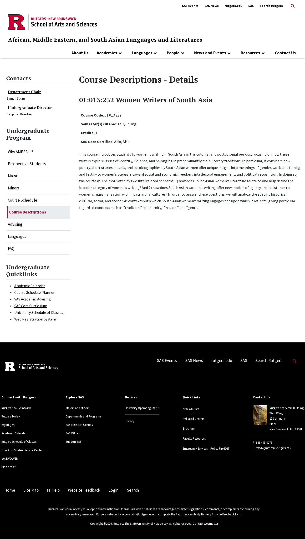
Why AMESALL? (20, 151)
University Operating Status (142, 408)
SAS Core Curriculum (30, 305)
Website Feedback (84, 490)
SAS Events (190, 6)
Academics (107, 53)
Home (9, 490)
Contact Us (285, 53)
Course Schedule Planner (34, 292)
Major (12, 175)
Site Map (31, 490)
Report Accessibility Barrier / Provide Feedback (205, 514)
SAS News (211, 6)
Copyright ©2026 (101, 523)
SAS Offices (73, 433)
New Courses (191, 409)
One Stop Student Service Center (21, 450)
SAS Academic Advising (32, 299)
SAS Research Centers (79, 425)
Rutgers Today (10, 416)
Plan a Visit (8, 467)
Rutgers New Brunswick (16, 408)
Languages (142, 53)
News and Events (210, 53)
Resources (250, 53)
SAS (251, 6)
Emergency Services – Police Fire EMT (206, 448)
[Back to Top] (294, 527)
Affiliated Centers (193, 419)
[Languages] (155, 53)
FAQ (11, 248)
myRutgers (8, 425)
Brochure (188, 428)
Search (133, 490)
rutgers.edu (234, 6)
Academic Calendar (29, 285)
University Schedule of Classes (38, 312)
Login (113, 490)
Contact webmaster (205, 523)
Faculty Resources (194, 438)
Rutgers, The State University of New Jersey (140, 523)
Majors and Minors (77, 408)
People (173, 53)
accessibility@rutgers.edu (138, 514)
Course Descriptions (27, 212)
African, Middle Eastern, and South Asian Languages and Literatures (105, 39)
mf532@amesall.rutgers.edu (273, 448)
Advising (15, 224)
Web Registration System (35, 319)
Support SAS (73, 441)
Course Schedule (22, 200)
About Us (79, 53)
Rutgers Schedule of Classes (18, 441)
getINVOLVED (9, 458)
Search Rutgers (271, 6)
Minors (13, 188)
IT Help (53, 490)
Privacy (129, 421)
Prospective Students (27, 163)
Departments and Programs (83, 416)
